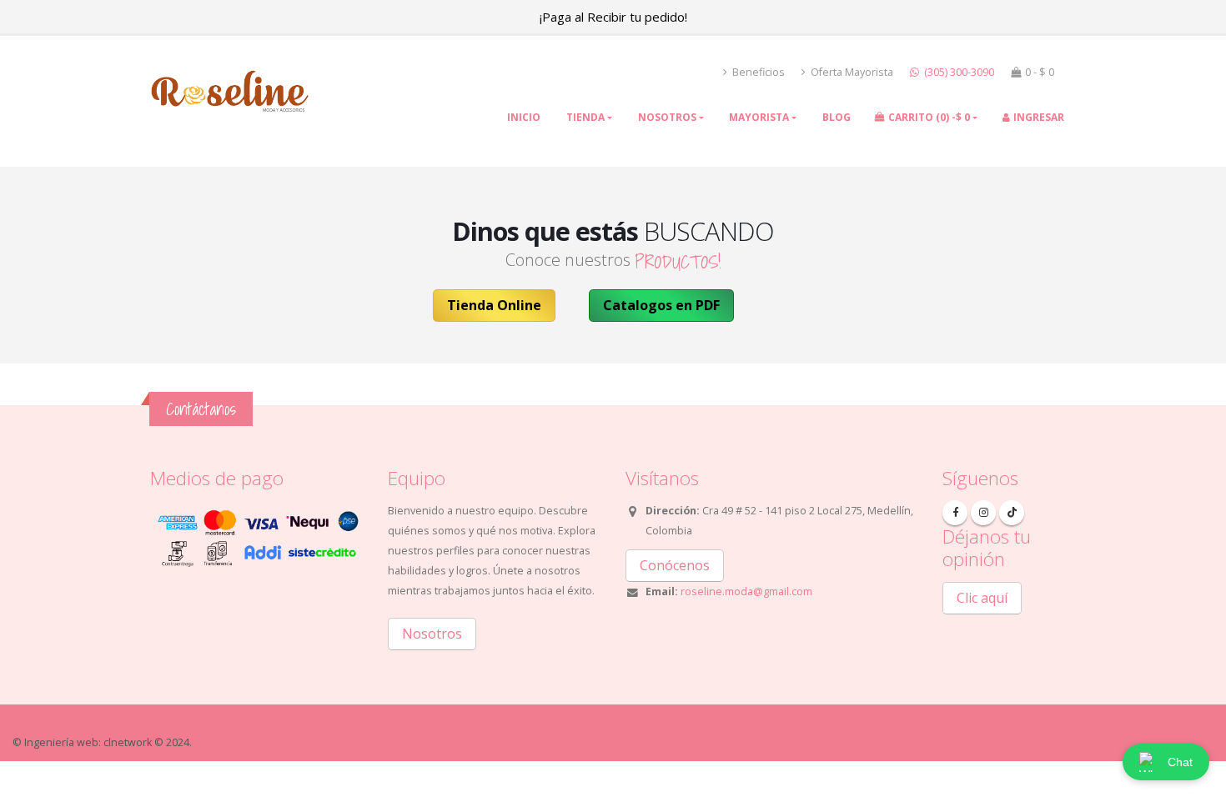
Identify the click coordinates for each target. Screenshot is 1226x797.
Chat (1180, 762)
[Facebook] (954, 512)
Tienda (585, 117)
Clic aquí (982, 598)
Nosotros (667, 117)
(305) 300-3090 (958, 72)
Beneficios (757, 72)
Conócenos (675, 565)
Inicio (523, 117)
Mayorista (759, 117)
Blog (836, 117)
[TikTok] (1011, 512)
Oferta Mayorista (850, 72)
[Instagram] (983, 512)
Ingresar (1038, 117)
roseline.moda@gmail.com (746, 591)
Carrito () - (929, 117)
